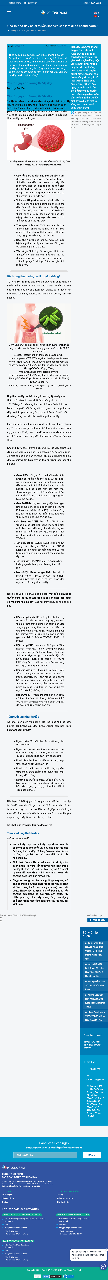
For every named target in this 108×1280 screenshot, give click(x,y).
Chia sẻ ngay (99, 920)
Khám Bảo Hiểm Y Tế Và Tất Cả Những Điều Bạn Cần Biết (95, 1016)
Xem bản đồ (9, 1221)
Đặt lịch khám (15, 3)
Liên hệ (60, 1195)
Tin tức (5, 1202)
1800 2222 (96, 3)
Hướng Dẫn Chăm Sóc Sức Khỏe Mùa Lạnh (95, 985)
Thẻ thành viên (30, 3)
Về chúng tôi (7, 1195)
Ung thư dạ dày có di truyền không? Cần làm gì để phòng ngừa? (52, 26)
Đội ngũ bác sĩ (8, 1198)
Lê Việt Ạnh (19, 46)
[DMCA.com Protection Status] (52, 1276)
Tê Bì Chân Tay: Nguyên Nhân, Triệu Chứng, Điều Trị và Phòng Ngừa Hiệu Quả (94, 951)
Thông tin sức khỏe (65, 1198)
